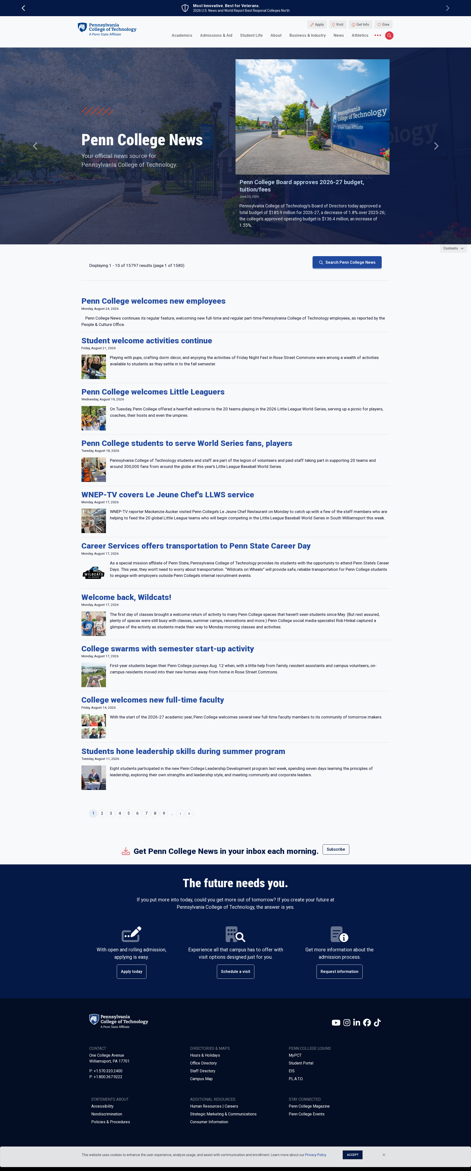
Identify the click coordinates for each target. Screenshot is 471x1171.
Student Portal (301, 1063)
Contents (450, 248)
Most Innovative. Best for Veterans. (226, 6)
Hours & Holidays (205, 1055)
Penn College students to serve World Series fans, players (186, 443)
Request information (339, 971)
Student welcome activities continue (146, 340)
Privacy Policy (315, 1155)
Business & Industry (307, 35)
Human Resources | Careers (214, 1106)
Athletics (360, 35)
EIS (292, 1071)
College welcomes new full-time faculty (152, 700)
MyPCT (295, 1055)
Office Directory (203, 1063)
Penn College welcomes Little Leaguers (153, 391)
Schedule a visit (235, 971)
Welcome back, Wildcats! (126, 597)
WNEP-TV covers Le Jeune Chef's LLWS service (167, 494)
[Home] (107, 29)
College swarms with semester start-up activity (167, 648)
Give (385, 24)
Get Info (362, 24)
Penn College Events (307, 1114)
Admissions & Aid (216, 35)
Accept (352, 1155)
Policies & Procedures (110, 1122)
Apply (319, 24)
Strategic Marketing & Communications (223, 1114)
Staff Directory (202, 1071)
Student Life (251, 35)
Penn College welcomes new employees (153, 301)
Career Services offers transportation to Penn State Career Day (196, 545)
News (339, 35)
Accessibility (102, 1106)
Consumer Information (209, 1122)
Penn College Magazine (309, 1106)
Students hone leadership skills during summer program (183, 751)
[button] (35, 146)
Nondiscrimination (106, 1114)
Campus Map (201, 1078)
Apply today (131, 971)
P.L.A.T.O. (296, 1078)
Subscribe (336, 849)
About (276, 35)
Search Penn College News (351, 262)
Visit (339, 24)
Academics (182, 35)
